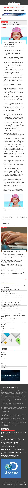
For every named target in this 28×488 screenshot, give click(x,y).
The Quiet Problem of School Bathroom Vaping (11, 304)
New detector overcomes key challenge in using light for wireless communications (7, 218)
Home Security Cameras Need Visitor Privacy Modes (12, 313)
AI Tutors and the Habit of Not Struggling (9, 293)
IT (1, 356)
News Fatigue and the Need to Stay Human (10, 318)
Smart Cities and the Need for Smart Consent (10, 289)
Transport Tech (16, 2)
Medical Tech (11, 2)
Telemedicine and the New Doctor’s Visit (11, 251)
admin (13, 46)
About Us (5, 2)
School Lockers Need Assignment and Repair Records (12, 295)
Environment (3, 354)
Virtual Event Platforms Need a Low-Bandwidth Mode (12, 310)
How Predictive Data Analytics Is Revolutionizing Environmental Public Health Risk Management (11, 260)
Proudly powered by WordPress (7, 484)
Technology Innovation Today (14, 7)
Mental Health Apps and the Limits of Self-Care (11, 308)
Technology (3, 365)
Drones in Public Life (5, 291)
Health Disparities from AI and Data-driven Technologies (13, 269)
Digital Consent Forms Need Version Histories (10, 328)
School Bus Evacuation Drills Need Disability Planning (12, 298)
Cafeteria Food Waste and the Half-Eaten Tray (10, 300)
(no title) (2, 326)
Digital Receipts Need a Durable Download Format (11, 331)
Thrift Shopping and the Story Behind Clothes (10, 302)
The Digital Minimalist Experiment (8, 321)
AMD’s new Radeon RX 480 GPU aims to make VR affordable (21, 218)
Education (3, 352)
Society (2, 363)
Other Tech (22, 2)
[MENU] (1, 18)
